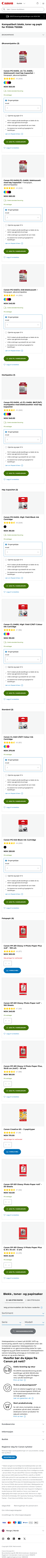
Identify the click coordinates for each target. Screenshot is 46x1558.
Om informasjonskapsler (12, 1510)
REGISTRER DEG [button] (9, 1457)
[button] (41, 1307)
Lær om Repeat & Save (12, 134)
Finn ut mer (18, 1380)
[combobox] (23, 9)
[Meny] (43, 3)
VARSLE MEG (13, 970)
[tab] (14, 1300)
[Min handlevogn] (38, 3)
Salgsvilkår (6, 1506)
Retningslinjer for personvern (26, 1506)
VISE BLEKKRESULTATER (24, 1331)
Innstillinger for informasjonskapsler (16, 1515)
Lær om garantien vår (22, 1398)
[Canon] (7, 3)
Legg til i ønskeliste (12, 148)
